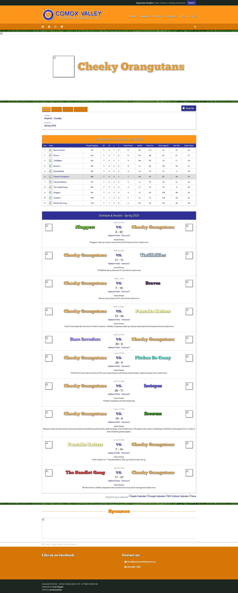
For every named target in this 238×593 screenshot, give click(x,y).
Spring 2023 (50, 125)
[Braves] (189, 280)
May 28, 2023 (119, 334)
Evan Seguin (58, 586)
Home (133, 16)
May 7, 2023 (119, 278)
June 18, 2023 (119, 440)
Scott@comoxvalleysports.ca (141, 561)
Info (183, 16)
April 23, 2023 (119, 222)
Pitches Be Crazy (60, 203)
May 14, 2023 (119, 306)
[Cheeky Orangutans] (189, 224)
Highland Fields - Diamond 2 (119, 235)
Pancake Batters (60, 182)
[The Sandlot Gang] (48, 470)
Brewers (57, 166)
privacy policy (56, 589)
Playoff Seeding (92, 145)
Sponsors (171, 16)
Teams (48, 544)
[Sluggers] (48, 224)
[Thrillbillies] (189, 252)
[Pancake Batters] (189, 308)
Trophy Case (80, 109)
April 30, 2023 (119, 250)
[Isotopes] (189, 383)
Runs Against (163, 145)
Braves (56, 155)
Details (46, 109)
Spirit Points (188, 145)
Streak (139, 145)
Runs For (150, 145)
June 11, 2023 (119, 381)
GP (104, 145)
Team (51, 145)
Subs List (68, 109)
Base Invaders (59, 150)
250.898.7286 (133, 566)
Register (191, 3)
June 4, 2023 (119, 353)
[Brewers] (189, 411)
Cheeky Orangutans (61, 176)
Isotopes (57, 197)
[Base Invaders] (48, 336)
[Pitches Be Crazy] (189, 355)
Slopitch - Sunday (53, 118)
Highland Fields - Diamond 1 (119, 263)
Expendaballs (59, 171)
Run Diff (176, 145)
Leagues (144, 16)
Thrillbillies (58, 160)
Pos (44, 145)
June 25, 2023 (119, 468)
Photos (158, 16)
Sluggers (57, 192)
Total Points (128, 145)
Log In (193, 16)
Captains (56, 109)
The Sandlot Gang (60, 187)
